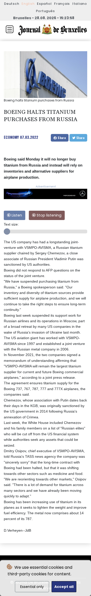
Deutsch (11, 3)
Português (45, 11)
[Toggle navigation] (10, 29)
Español (44, 3)
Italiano (79, 3)
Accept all (64, 586)
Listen (16, 215)
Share (61, 138)
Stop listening (48, 215)
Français (62, 3)
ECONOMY (11, 137)
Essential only (32, 586)
